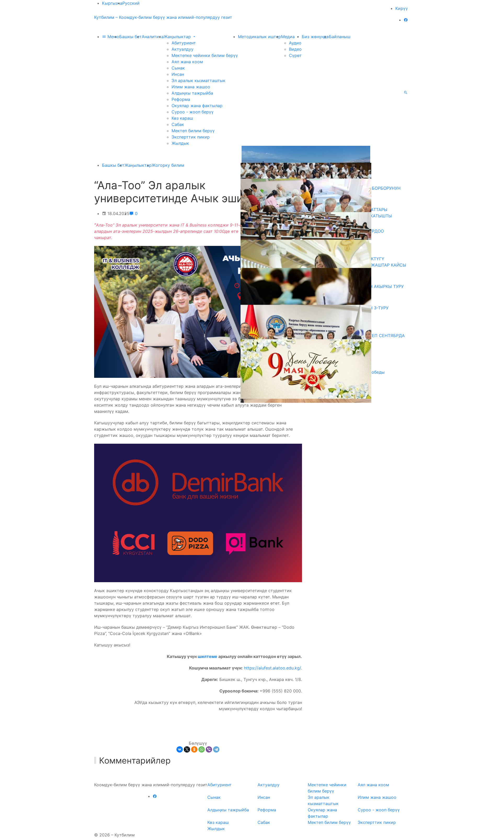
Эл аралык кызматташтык (198, 80)
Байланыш (339, 36)
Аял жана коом (187, 61)
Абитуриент (184, 42)
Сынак (178, 68)
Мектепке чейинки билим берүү (205, 55)
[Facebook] (406, 19)
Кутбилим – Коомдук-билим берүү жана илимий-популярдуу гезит (163, 17)
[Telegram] (216, 749)
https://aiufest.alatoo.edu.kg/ (272, 668)
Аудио (295, 42)
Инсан (178, 74)
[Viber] (209, 749)
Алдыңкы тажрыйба (192, 93)
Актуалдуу (182, 49)
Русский (131, 3)
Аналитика (153, 36)
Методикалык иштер (259, 36)
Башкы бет (130, 36)
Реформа (181, 99)
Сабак (178, 124)
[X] (187, 749)
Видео (295, 49)
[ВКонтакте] (179, 749)
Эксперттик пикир (191, 137)
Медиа (288, 36)
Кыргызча (112, 3)
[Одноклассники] (194, 749)
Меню (112, 36)
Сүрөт (295, 55)
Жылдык (180, 143)
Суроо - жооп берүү (193, 111)
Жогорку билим (168, 165)
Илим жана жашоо (191, 86)
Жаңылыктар (178, 36)
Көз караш (182, 118)
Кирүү (401, 8)
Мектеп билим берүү (193, 130)
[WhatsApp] (201, 749)
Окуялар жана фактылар (197, 105)
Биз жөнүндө (315, 36)
